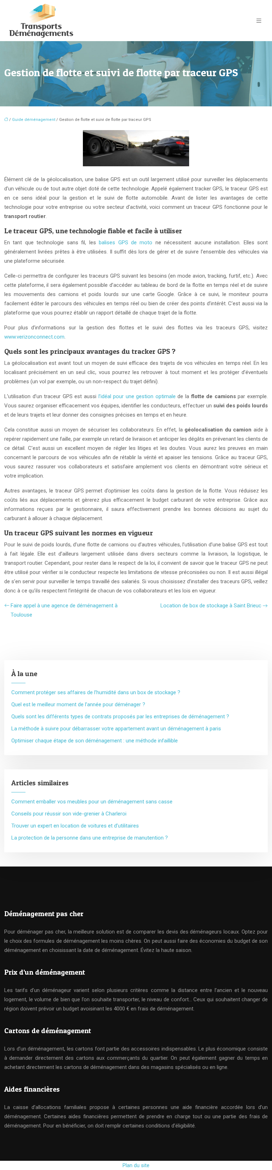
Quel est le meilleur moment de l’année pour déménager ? (78, 704)
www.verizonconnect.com (34, 337)
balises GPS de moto (125, 242)
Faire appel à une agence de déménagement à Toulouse (64, 610)
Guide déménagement (33, 119)
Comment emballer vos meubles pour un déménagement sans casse (91, 801)
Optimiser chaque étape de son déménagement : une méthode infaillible (94, 740)
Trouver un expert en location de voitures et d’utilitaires (75, 826)
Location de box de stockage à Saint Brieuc (210, 605)
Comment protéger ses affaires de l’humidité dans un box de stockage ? (95, 692)
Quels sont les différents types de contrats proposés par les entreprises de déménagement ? (120, 716)
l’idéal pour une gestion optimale (137, 396)
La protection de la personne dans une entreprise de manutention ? (89, 838)
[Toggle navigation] (259, 21)
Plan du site (136, 1165)
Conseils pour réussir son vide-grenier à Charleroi (68, 813)
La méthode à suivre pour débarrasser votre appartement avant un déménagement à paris (116, 728)
